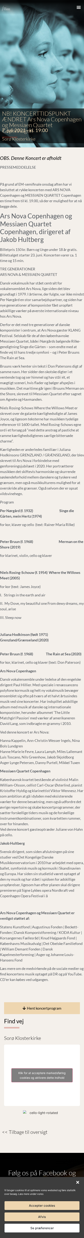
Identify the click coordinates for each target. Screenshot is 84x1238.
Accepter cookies (42, 1206)
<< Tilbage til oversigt (25, 1132)
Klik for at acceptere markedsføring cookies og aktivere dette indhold (42, 1075)
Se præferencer (42, 1228)
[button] (78, 1182)
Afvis (42, 1217)
